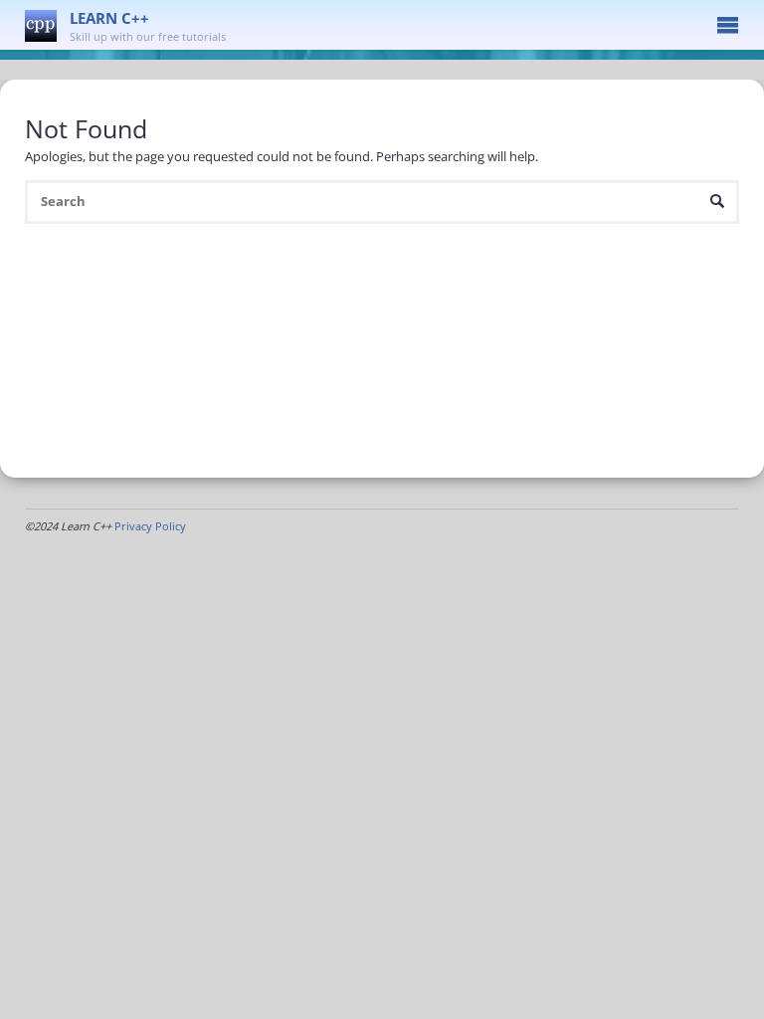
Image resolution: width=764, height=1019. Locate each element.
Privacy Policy (150, 525)
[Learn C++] (41, 24)
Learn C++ (109, 18)
